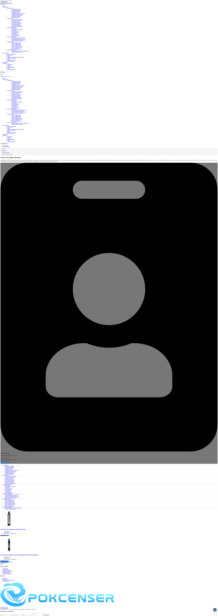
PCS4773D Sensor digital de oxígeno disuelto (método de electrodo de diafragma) (19, 554)
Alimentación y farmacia (11, 60)
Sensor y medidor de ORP (16, 43)
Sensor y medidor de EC (16, 44)
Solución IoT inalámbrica (11, 49)
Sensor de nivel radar (15, 21)
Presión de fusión (15, 34)
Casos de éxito (5, 579)
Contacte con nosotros (11, 69)
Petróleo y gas (9, 55)
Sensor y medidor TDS (16, 47)
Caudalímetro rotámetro (16, 16)
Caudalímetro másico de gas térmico (18, 13)
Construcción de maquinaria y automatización (15, 57)
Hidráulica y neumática (11, 58)
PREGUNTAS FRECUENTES (8, 580)
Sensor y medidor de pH (16, 42)
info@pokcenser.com (4, 608)
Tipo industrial (14, 28)
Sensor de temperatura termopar (17, 40)
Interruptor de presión (16, 35)
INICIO (4, 6)
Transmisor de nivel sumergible (17, 19)
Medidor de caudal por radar (17, 15)
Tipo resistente (14, 33)
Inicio (4, 148)
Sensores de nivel (10, 18)
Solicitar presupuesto (4, 463)
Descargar (4, 578)
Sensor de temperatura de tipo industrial (19, 37)
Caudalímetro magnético (16, 9)
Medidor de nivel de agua (16, 22)
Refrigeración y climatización (17, 29)
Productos (4, 150)
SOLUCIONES (6, 53)
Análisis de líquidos (10, 41)
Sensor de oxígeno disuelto (16, 45)
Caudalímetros (9, 8)
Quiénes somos (10, 64)
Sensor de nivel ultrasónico (16, 20)
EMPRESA (5, 63)
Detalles (7, 535)
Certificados (9, 66)
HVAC (8, 59)
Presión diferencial (15, 32)
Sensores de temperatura (11, 36)
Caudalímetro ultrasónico (16, 10)
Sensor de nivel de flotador (16, 25)
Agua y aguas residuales (11, 54)
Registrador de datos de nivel (17, 26)
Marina (8, 56)
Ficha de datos (3, 535)
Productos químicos (10, 61)
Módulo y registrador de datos (17, 124)
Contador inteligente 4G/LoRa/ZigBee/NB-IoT (20, 123)
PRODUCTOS (5, 7)
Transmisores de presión (11, 27)
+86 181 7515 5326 (4, 607)
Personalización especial (16, 17)
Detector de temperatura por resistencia (19, 39)
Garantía (8, 65)
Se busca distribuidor (11, 67)
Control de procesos (15, 31)
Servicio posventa (6, 581)
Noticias (8, 68)
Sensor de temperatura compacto (17, 38)
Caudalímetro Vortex (15, 12)
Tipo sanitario (14, 30)
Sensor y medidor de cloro (16, 48)
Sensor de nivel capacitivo (16, 23)
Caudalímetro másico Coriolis (17, 14)
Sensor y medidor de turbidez (17, 46)
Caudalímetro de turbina (16, 11)
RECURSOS (5, 62)
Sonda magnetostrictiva (16, 24)
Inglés (5, 3)
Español (10, 3)
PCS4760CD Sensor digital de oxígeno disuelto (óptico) (13, 529)
